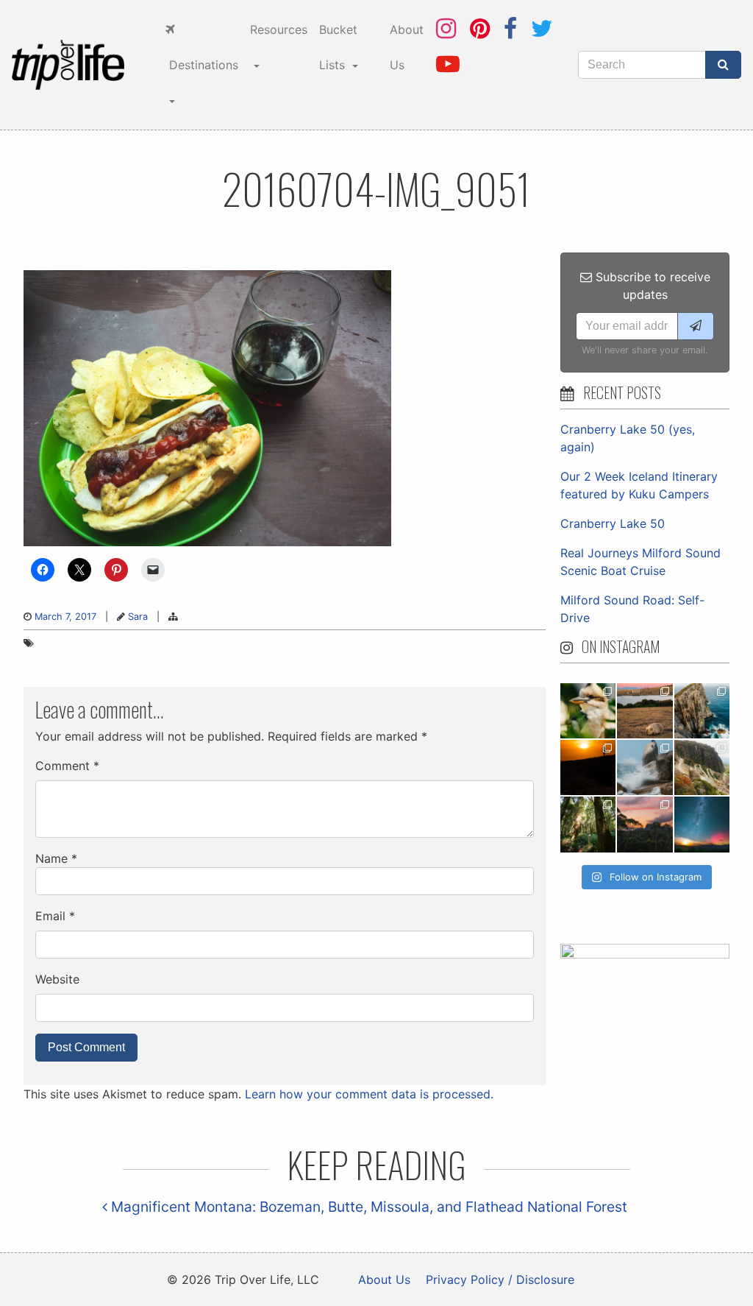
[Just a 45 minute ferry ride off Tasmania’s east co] (644, 710)
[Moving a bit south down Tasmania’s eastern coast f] (587, 767)
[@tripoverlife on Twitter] (542, 28)
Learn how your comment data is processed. (369, 1094)
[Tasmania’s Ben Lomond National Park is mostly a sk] (701, 767)
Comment (67, 765)
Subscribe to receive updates (651, 285)
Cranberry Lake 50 (612, 523)
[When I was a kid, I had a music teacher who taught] (587, 710)
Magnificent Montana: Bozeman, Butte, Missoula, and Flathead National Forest (367, 1206)
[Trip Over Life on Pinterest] (479, 28)
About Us (407, 47)
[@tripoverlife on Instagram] (446, 28)
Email (55, 915)
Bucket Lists (338, 47)
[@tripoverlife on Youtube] (447, 63)
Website (57, 979)
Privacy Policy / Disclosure (500, 1279)
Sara (138, 616)
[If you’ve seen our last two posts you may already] (701, 710)
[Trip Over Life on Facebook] (510, 28)
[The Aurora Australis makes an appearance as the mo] (701, 824)
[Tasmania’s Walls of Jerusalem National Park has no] (644, 824)
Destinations (201, 64)
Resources (278, 29)
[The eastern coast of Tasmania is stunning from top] (644, 767)
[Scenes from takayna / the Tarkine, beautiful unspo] (587, 824)
